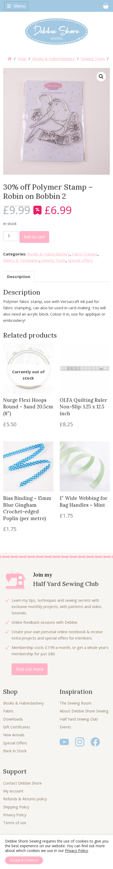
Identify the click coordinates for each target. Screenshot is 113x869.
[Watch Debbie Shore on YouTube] (64, 741)
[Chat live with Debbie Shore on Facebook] (95, 741)
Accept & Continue (24, 860)
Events (65, 726)
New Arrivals (13, 734)
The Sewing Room (75, 703)
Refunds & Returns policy (25, 798)
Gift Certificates (16, 726)
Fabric (8, 710)
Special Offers (80, 260)
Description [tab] (18, 276)
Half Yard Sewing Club (79, 719)
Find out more (29, 669)
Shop (22, 58)
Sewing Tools (93, 58)
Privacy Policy (14, 814)
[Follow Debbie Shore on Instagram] (79, 741)
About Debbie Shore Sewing (84, 710)
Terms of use (14, 822)
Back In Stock (15, 750)
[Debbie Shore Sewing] (56, 31)
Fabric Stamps (84, 254)
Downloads (13, 719)
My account (13, 790)
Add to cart (34, 237)
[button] (101, 76)
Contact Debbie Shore (22, 783)
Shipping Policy (16, 806)
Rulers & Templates (21, 260)
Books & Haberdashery (53, 58)
